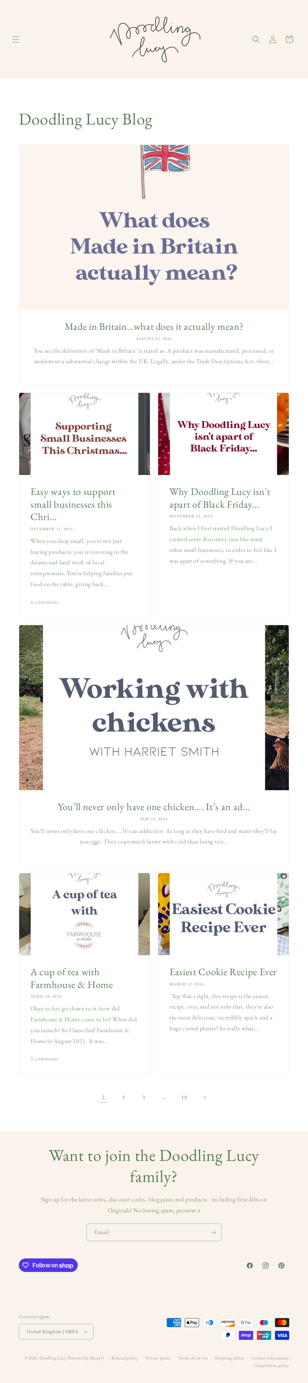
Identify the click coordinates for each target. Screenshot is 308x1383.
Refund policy (125, 1357)
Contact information (270, 1357)
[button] (16, 39)
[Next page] (204, 1097)
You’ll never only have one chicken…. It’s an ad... (154, 806)
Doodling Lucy (53, 1357)
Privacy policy (158, 1357)
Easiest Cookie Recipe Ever (223, 971)
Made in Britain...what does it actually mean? (154, 326)
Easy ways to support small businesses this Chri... (72, 504)
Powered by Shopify (86, 1357)
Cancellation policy (271, 1365)
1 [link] (103, 1097)
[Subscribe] (213, 1232)
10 (184, 1097)
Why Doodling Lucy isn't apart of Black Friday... (219, 497)
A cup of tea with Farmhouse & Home (71, 978)
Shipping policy (230, 1357)
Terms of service (193, 1357)
